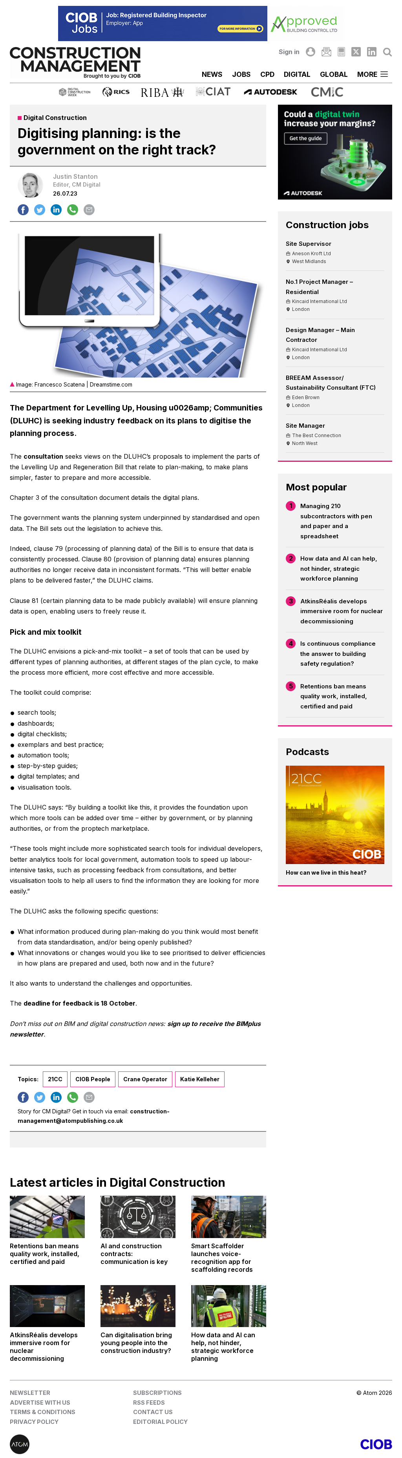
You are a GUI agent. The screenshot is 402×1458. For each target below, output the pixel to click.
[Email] (326, 51)
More (367, 74)
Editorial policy (160, 1421)
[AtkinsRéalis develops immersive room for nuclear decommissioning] (47, 1306)
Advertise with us (40, 1402)
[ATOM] (105, 1444)
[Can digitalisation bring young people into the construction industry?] (137, 1306)
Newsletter (30, 1392)
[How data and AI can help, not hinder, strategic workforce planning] (228, 1306)
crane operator (145, 1079)
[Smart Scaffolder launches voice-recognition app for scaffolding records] (228, 1217)
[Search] (387, 51)
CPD (267, 74)
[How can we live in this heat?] (335, 815)
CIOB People (92, 1079)
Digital (297, 74)
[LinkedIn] (371, 51)
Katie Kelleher (199, 1079)
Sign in (289, 52)
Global (334, 74)
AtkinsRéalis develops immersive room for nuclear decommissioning (341, 611)
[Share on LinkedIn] (56, 209)
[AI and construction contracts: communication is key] (137, 1217)
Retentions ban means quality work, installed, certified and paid (333, 696)
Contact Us (153, 1412)
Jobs (241, 74)
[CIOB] (296, 1444)
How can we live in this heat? (326, 872)
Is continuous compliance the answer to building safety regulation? (338, 653)
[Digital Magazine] (341, 51)
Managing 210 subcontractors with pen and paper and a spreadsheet (336, 521)
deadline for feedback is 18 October (79, 1003)
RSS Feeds (149, 1402)
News (212, 74)
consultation (43, 456)
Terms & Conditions (42, 1412)
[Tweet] (39, 209)
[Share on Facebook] (23, 209)
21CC (55, 1079)
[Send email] (89, 209)
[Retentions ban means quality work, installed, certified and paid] (47, 1217)
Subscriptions (157, 1392)
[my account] (310, 51)
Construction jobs (327, 225)
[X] (356, 51)
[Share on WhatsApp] (72, 209)
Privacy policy (34, 1421)
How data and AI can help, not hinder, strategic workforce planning (338, 568)
